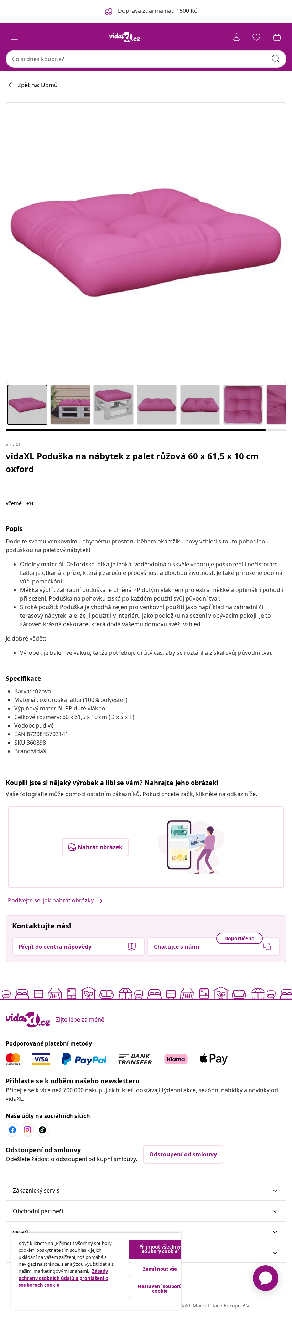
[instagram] (27, 1129)
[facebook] (12, 1129)
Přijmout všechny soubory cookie (160, 1249)
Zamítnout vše (160, 1269)
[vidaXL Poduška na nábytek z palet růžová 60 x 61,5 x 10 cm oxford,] (146, 243)
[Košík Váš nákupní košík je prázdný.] (277, 37)
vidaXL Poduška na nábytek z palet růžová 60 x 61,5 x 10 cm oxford (132, 462)
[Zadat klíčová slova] (275, 58)
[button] (146, 1190)
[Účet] (236, 37)
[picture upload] (191, 847)
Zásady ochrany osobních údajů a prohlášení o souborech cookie (63, 1278)
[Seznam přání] (256, 37)
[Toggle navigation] (14, 37)
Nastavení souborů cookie (159, 1288)
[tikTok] (42, 1129)
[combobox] (146, 59)
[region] (96, 1271)
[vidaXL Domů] (124, 37)
